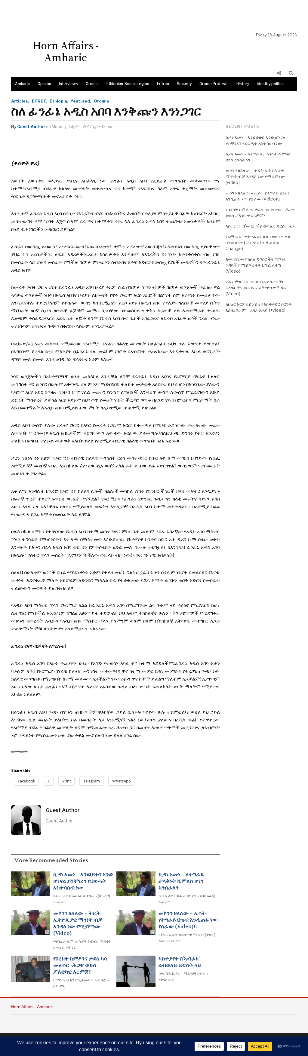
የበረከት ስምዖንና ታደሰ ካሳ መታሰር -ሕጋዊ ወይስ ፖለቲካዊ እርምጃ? (80, 965)
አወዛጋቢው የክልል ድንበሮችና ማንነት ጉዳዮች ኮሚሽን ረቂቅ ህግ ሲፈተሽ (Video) (256, 265)
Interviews (68, 83)
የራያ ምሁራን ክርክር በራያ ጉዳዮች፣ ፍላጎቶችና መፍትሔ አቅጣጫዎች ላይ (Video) (256, 287)
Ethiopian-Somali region (127, 83)
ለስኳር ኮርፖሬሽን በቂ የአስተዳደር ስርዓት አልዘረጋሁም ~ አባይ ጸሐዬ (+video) (259, 307)
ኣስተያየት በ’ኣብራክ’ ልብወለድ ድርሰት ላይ (180, 962)
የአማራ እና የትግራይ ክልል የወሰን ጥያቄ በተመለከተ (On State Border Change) (258, 242)
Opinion (44, 83)
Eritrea (163, 83)
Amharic (22, 83)
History (242, 83)
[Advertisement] (157, 16)
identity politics (271, 83)
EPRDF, (39, 101)
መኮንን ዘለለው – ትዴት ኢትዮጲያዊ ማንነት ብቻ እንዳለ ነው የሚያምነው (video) (78, 923)
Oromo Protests (214, 83)
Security (184, 83)
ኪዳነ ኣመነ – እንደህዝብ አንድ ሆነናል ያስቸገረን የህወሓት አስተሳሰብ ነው (83, 881)
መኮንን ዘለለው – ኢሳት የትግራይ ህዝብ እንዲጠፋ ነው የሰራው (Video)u (188, 920)
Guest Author (31, 126)
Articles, (20, 101)
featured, (81, 101)
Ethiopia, (59, 101)
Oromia (92, 83)
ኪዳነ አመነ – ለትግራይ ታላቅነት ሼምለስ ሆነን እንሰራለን (181, 881)
